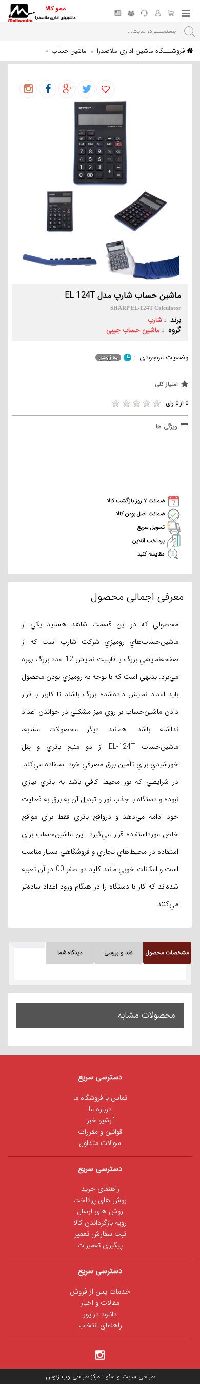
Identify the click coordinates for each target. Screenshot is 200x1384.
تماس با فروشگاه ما (100, 1097)
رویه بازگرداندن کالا (100, 1222)
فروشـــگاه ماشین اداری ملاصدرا (142, 51)
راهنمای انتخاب (100, 1325)
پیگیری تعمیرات (100, 1245)
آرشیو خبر (100, 1120)
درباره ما (100, 1109)
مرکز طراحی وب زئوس (73, 1376)
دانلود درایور (100, 1314)
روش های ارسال (100, 1211)
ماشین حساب (69, 51)
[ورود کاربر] (157, 14)
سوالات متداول (100, 1143)
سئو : (107, 1376)
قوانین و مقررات (100, 1131)
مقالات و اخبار (100, 1302)
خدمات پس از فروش (100, 1291)
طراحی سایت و (135, 1376)
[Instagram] (100, 1354)
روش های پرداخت (100, 1200)
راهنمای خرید (100, 1188)
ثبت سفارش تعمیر (100, 1234)
